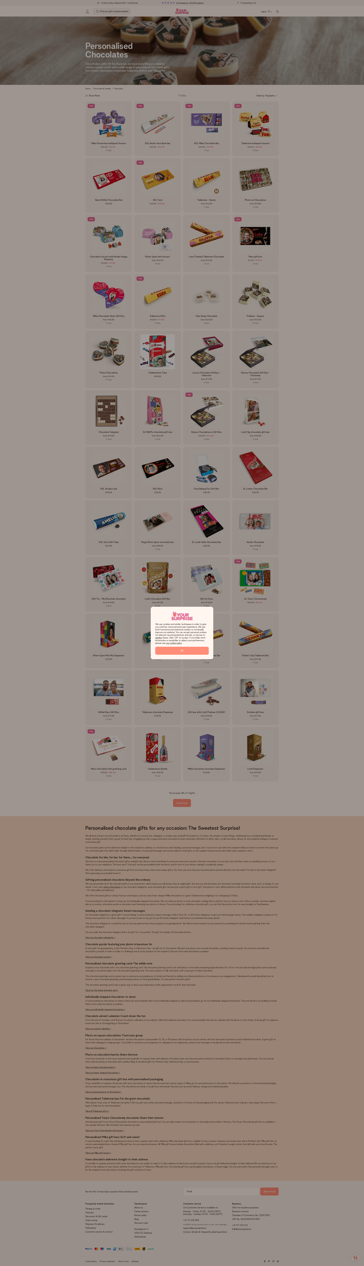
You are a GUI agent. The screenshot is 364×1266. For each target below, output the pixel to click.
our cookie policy (174, 643)
